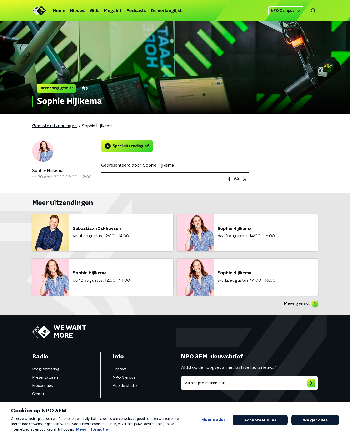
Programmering (45, 369)
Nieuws (77, 11)
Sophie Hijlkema (48, 171)
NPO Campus (283, 11)
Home (59, 11)
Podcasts (136, 11)
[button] (313, 10)
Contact (120, 369)
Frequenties (42, 385)
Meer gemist (297, 304)
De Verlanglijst (166, 11)
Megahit (113, 11)
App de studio (125, 385)
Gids (94, 11)
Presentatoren (45, 377)
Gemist (38, 394)
